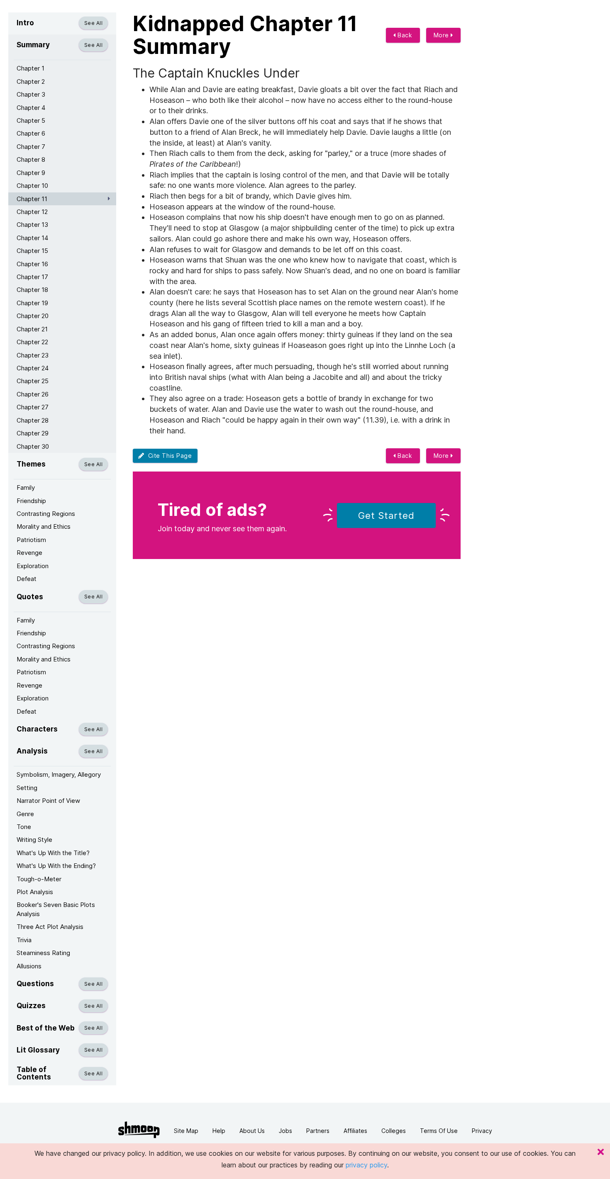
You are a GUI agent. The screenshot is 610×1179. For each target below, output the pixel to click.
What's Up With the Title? (53, 853)
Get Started (386, 515)
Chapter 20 (33, 316)
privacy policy (366, 1165)
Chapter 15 (32, 251)
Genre (25, 814)
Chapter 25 (33, 381)
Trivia (24, 940)
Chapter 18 (32, 290)
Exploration (33, 566)
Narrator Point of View (48, 801)
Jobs (285, 1130)
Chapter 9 (31, 173)
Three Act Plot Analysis (50, 927)
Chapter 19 (32, 303)
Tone (24, 827)
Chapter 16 (32, 264)
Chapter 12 (32, 212)
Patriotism (31, 540)
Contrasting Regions (46, 514)
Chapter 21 (32, 329)
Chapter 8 (31, 159)
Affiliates (355, 1130)
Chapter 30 (33, 446)
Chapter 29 (33, 433)
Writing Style (34, 840)
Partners (317, 1130)
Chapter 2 (31, 81)
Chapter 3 (31, 94)
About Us (252, 1130)
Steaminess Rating (43, 953)
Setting (27, 788)
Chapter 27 (33, 407)
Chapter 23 (33, 355)
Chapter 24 (33, 368)
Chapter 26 (33, 394)
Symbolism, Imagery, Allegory (59, 774)
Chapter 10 (32, 186)
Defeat (27, 579)
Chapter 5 (31, 120)
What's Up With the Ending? (56, 866)
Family (26, 487)
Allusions (29, 966)
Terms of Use (439, 1130)
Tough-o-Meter (39, 879)
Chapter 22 (32, 342)
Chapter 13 (32, 225)
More (442, 35)
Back (404, 35)
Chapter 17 (32, 277)
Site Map (186, 1130)
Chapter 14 (32, 238)
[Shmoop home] (139, 1129)
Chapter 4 (31, 108)
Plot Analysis (35, 892)
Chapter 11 (32, 199)
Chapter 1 (30, 68)
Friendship (31, 501)
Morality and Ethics (44, 526)
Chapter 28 (33, 420)
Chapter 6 (31, 133)
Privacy (482, 1130)
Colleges (393, 1130)
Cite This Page (168, 455)
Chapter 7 (31, 147)
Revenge (29, 553)
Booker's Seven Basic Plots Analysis (56, 909)
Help (218, 1130)
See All (93, 23)
